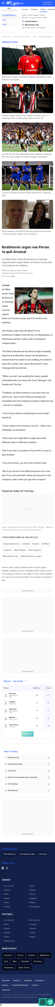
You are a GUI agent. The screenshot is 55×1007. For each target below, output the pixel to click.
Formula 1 (8, 955)
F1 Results (29, 571)
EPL (9, 9)
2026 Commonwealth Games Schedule (22, 777)
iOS (3, 580)
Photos (32, 894)
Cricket (16, 567)
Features (33, 898)
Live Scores (8, 886)
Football (23, 567)
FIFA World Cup (13, 758)
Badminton (44, 955)
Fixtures (34, 9)
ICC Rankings (13, 784)
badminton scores (16, 571)
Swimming (8, 967)
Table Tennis (24, 967)
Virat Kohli (11, 771)
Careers (35, 985)
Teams (6, 902)
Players (33, 902)
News (43, 9)
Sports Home (6, 37)
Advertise (5, 980)
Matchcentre (9, 941)
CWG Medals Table (15, 764)
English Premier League (22, 37)
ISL (5, 20)
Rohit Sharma (13, 790)
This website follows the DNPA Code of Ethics (19, 995)
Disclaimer (40, 980)
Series (32, 886)
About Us (16, 980)
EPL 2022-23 (35, 920)
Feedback (28, 980)
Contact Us (6, 990)
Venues (7, 907)
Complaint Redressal (20, 985)
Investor (5, 985)
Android (47, 577)
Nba (14, 961)
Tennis (20, 955)
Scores (25, 9)
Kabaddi (25, 961)
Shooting (38, 961)
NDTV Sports (40, 571)
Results (32, 890)
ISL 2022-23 (9, 920)
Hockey (31, 955)
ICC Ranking (35, 907)
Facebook (9, 574)
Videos (7, 898)
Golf (6, 961)
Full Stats (28, 734)
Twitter (29, 574)
